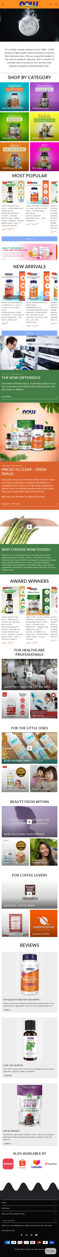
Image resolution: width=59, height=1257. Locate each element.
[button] (50, 4)
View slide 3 (3, 258)
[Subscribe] (56, 1220)
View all (29, 239)
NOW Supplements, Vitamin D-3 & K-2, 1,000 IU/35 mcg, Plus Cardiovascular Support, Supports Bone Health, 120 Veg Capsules (13, 311)
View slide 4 (10, 258)
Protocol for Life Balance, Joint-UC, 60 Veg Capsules (11, 710)
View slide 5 (16, 258)
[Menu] (3, 4)
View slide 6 (23, 258)
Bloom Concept (26, 1249)
